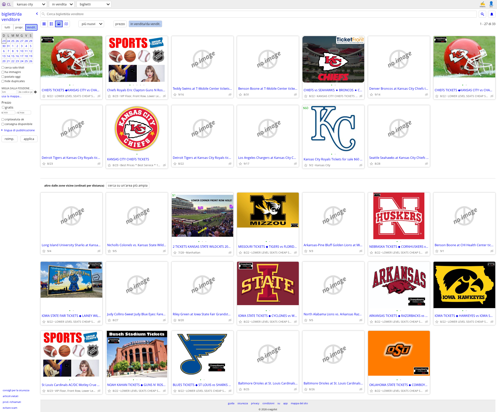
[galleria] (59, 24)
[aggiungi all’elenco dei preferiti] (44, 96)
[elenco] (44, 24)
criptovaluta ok (14, 119)
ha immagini (13, 72)
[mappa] (66, 24)
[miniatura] (51, 24)
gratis (9, 107)
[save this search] (491, 14)
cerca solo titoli (14, 67)
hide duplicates (15, 81)
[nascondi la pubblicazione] (99, 96)
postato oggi (13, 76)
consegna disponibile (18, 124)
